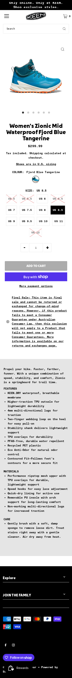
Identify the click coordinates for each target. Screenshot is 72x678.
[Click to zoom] (62, 49)
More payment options (36, 286)
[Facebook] (5, 645)
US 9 (11, 221)
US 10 (43, 221)
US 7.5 (27, 209)
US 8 (42, 209)
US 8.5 (58, 209)
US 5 (11, 198)
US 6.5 (58, 198)
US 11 (58, 221)
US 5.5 (27, 198)
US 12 (35, 232)
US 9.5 (27, 221)
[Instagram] (13, 645)
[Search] (64, 29)
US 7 (11, 209)
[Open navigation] (7, 16)
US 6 (42, 198)
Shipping (36, 153)
